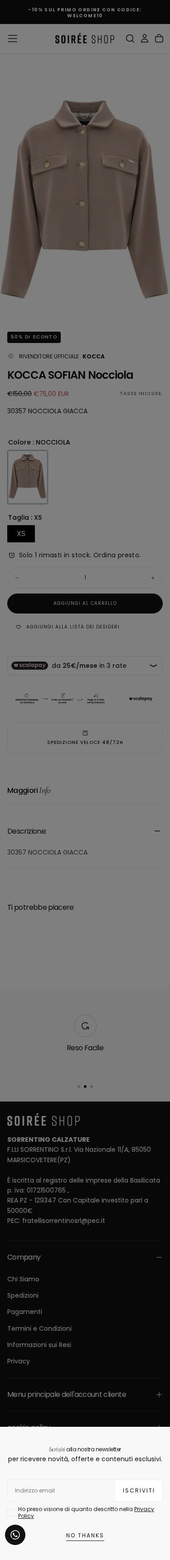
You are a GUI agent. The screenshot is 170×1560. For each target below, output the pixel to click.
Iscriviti (139, 1490)
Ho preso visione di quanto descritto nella (86, 1512)
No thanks (85, 1535)
